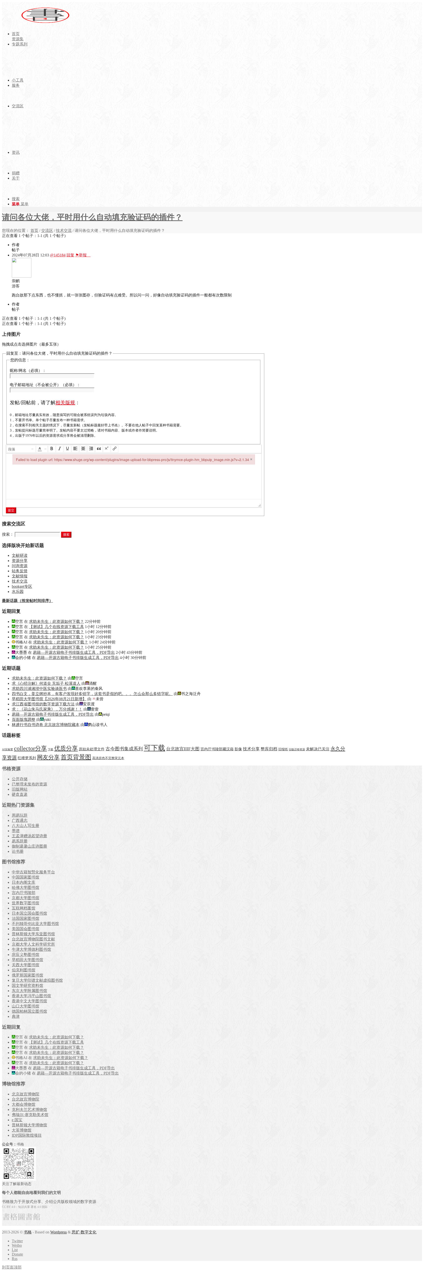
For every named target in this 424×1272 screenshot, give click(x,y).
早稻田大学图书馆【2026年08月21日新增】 (49, 699)
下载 (50, 749)
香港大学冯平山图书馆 (31, 996)
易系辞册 (19, 841)
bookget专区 (22, 586)
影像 (238, 749)
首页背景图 (76, 757)
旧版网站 (19, 789)
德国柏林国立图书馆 (29, 1011)
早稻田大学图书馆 (27, 960)
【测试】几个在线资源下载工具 (56, 627)
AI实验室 (7, 749)
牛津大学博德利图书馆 (31, 949)
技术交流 (64, 230)
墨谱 (16, 831)
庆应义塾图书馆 (25, 954)
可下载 (154, 748)
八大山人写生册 (25, 826)
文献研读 (19, 555)
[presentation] (21, 449)
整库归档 (269, 749)
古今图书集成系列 (124, 748)
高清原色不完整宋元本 (108, 758)
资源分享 (19, 561)
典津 (16, 1016)
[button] (21, 449)
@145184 (58, 255)
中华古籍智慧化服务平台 (33, 872)
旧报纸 (283, 749)
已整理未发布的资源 (29, 784)
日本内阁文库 (23, 882)
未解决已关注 (318, 749)
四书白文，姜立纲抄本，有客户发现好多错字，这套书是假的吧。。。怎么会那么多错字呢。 (92, 694)
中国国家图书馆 (25, 877)
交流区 (47, 230)
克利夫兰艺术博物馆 (29, 1109)
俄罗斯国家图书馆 (27, 975)
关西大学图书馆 (25, 965)
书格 (28, 1232)
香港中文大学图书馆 (29, 1001)
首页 (34, 230)
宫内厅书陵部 (23, 893)
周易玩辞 (19, 815)
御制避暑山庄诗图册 (29, 846)
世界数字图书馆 (25, 903)
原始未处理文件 (92, 749)
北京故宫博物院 (25, 1094)
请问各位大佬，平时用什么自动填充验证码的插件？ (92, 217)
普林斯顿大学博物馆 (29, 1125)
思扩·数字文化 (84, 1232)
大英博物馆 (21, 1130)
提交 (11, 510)
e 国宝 (17, 1120)
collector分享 (30, 748)
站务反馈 (19, 571)
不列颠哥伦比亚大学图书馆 (35, 924)
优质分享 (66, 748)
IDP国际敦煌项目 (27, 1135)
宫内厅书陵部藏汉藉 (217, 749)
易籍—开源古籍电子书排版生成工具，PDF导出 (74, 652)
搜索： (8, 534)
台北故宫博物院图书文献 (33, 939)
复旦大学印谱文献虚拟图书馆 (37, 980)
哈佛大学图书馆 (25, 887)
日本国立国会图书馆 (29, 913)
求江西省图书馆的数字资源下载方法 (43, 704)
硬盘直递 (19, 794)
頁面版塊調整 (23, 719)
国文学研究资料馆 (27, 985)
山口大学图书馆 (25, 1006)
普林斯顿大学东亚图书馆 (33, 934)
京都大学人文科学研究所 (33, 944)
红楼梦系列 (27, 758)
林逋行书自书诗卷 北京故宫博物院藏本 (46, 725)
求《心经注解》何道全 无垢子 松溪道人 (46, 683)
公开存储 (19, 779)
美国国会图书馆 (25, 929)
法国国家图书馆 (25, 918)
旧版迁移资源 (297, 749)
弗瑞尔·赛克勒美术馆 (30, 1115)
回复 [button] (70, 255)
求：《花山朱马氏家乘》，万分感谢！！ (47, 709)
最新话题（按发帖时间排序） (27, 601)
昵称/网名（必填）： (28, 370)
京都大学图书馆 (25, 898)
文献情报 (19, 576)
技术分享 (251, 749)
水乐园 (18, 591)
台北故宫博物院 (25, 1099)
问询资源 (19, 566)
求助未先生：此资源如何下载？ (56, 621)
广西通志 (19, 820)
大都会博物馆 (23, 1104)
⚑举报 (83, 255)
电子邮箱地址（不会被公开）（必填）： (45, 385)
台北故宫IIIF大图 (182, 748)
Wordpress (58, 1232)
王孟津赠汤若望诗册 (29, 836)
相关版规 (65, 402)
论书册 (18, 851)
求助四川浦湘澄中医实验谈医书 (39, 688)
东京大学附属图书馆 (29, 991)
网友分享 (48, 757)
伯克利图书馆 (23, 970)
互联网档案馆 (23, 908)
